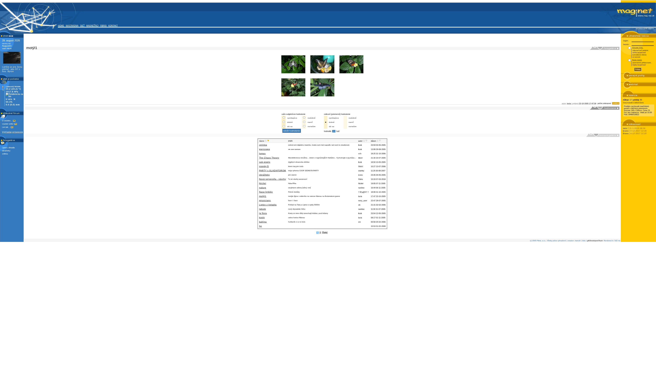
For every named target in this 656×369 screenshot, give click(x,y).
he (260, 226)
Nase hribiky (266, 192)
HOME (61, 25)
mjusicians (265, 200)
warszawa (264, 149)
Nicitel (262, 183)
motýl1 (262, 196)
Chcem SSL (637, 48)
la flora (263, 213)
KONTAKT (113, 25)
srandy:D (264, 166)
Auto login (637, 60)
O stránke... (8, 121)
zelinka (5, 154)
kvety (262, 217)
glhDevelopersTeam (595, 241)
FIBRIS (103, 25)
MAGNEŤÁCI (92, 25)
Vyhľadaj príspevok (12, 132)
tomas (262, 153)
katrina (263, 222)
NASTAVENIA (72, 25)
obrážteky (6, 151)
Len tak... (7, 127)
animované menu (645, 28)
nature (262, 188)
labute (262, 209)
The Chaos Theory (269, 158)
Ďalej (324, 232)
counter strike (9, 124)
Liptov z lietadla (8, 148)
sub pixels (264, 162)
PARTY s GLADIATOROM (272, 170)
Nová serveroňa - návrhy (272, 179)
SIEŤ (82, 25)
